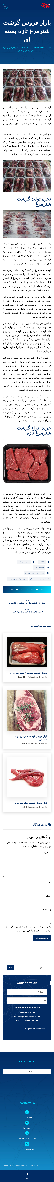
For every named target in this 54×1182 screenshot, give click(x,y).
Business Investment (25, 1020)
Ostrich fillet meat (28, 744)
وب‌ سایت (46, 909)
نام (49, 882)
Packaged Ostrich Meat (36, 677)
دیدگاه (47, 853)
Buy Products (25, 1012)
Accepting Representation (25, 1016)
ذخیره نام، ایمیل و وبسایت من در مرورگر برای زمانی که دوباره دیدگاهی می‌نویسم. (28, 928)
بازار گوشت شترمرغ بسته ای (39, 579)
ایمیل (48, 896)
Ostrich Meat (39, 567)
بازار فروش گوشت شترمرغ (34, 573)
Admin (41, 562)
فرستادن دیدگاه (42, 938)
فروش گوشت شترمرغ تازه (17, 579)
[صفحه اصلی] (50, 48)
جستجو (10, 967)
